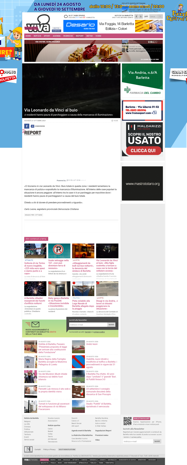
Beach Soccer (76, 423)
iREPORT (80, 36)
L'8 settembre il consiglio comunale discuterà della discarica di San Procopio (98, 392)
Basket (50, 431)
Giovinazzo (112, 460)
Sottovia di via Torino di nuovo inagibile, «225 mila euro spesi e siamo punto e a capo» (34, 268)
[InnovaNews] (28, 452)
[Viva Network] (31, 460)
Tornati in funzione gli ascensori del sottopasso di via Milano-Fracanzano (53, 406)
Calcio (50, 429)
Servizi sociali (29, 440)
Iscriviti (111, 325)
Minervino (142, 460)
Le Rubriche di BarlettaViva (82, 435)
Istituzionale (28, 432)
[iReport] (71, 132)
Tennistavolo (52, 442)
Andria (53, 460)
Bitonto (76, 460)
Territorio (27, 434)
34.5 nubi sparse (81, 16)
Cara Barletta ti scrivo (79, 439)
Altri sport (75, 426)
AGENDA (57, 36)
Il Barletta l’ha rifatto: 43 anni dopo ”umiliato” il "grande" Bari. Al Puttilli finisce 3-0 (101, 377)
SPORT (47, 36)
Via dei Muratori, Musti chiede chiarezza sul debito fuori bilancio (52, 377)
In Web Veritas (100, 426)
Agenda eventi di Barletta (81, 431)
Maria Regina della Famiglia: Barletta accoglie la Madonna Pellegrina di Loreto (52, 362)
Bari (59, 460)
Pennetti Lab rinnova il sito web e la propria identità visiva (54, 390)
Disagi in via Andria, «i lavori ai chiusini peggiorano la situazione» (107, 305)
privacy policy (99, 332)
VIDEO (98, 36)
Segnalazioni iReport (103, 431)
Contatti (38, 449)
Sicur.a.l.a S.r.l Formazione (81, 441)
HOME (28, 36)
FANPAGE (56, 31)
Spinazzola (83, 463)
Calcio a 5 (75, 421)
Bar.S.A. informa (101, 421)
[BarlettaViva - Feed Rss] (141, 16)
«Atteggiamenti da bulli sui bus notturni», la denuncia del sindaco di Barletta (83, 267)
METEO (90, 36)
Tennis (50, 436)
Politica (27, 429)
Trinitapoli (109, 463)
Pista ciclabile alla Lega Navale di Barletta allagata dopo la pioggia (83, 305)
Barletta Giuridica (101, 418)
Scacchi (74, 418)
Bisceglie (66, 460)
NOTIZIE (37, 36)
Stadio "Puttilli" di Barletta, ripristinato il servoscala (98, 405)
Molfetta (44, 463)
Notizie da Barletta (31, 418)
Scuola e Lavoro (54, 418)
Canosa (84, 460)
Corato (103, 460)
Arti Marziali (52, 439)
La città (27, 424)
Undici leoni (91, 344)
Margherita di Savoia (127, 460)
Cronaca (27, 427)
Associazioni (52, 421)
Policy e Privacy (49, 449)
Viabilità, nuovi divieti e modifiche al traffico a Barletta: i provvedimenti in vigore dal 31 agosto (101, 363)
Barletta (44, 460)
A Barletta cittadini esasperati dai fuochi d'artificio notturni (34, 301)
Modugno (152, 460)
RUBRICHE (68, 36)
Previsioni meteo (101, 435)
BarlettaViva (37, 22)
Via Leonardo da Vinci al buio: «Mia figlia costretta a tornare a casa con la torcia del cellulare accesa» (107, 265)
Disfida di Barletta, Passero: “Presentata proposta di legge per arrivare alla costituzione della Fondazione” (52, 348)
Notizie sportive (54, 425)
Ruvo (60, 463)
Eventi (26, 437)
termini (88, 332)
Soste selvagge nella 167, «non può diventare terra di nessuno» (58, 264)
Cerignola (94, 460)
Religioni (27, 421)
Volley (50, 434)
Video (97, 440)
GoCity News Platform (67, 449)
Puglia (53, 463)
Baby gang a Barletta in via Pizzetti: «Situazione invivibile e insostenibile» (58, 302)
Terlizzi (93, 463)
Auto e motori (100, 423)
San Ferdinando (70, 463)
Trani (101, 463)
